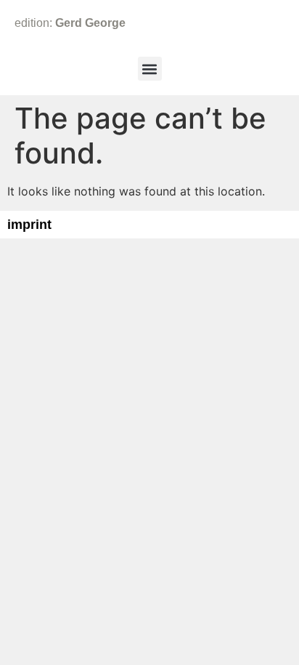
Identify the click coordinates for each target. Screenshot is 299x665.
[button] (150, 69)
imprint (29, 224)
